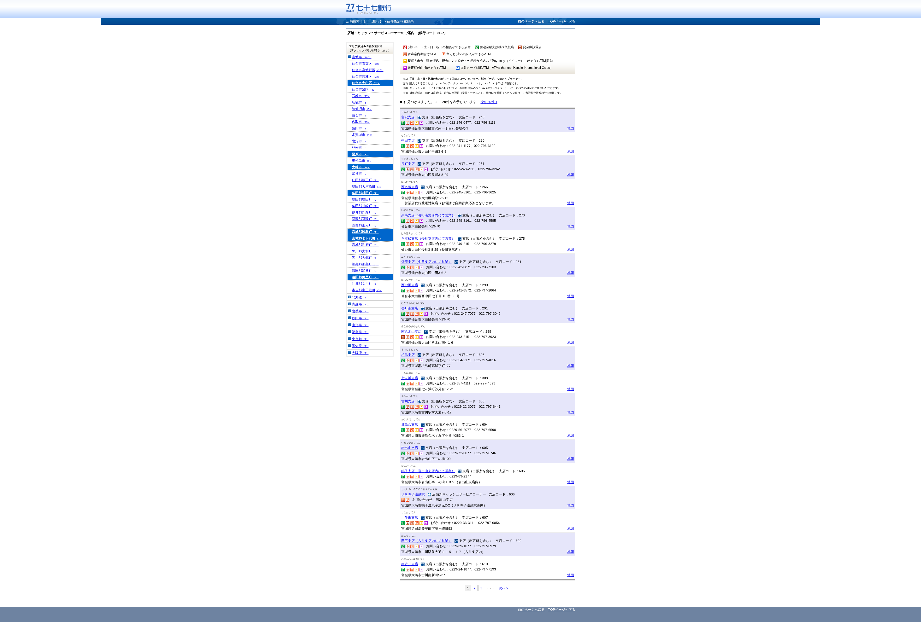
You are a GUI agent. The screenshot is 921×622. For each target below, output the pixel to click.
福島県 (360, 332)
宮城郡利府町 (365, 245)
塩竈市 (360, 102)
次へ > (503, 588)
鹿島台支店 (409, 424)
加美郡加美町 (365, 264)
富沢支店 (408, 117)
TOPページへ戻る (561, 21)
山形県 (360, 325)
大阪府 (360, 353)
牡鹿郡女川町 (365, 283)
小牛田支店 (409, 517)
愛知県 (360, 346)
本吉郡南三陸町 (367, 290)
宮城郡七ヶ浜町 (367, 238)
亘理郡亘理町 (365, 219)
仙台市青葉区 (366, 63)
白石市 (360, 115)
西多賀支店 (409, 187)
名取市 (361, 122)
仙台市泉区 (364, 89)
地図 (570, 128)
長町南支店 (409, 308)
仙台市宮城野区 (368, 70)
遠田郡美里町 (365, 277)
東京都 (360, 339)
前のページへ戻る (531, 21)
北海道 (360, 297)
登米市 (360, 148)
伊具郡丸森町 (365, 212)
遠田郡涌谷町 (365, 271)
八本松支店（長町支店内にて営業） (428, 238)
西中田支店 (409, 285)
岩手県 (360, 311)
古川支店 (408, 401)
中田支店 (408, 140)
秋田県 (360, 318)
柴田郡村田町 (365, 193)
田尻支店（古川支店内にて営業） (426, 541)
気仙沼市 (362, 109)
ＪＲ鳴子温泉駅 (413, 494)
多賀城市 (362, 135)
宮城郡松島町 (365, 232)
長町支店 (408, 164)
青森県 (360, 304)
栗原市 (360, 154)
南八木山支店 (411, 331)
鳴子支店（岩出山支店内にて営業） (428, 471)
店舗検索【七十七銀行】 (364, 21)
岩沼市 (360, 141)
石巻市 (361, 96)
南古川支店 (409, 564)
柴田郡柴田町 (365, 199)
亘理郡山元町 (365, 225)
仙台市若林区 (366, 76)
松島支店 (408, 355)
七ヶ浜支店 (409, 378)
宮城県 (362, 57)
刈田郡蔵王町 (365, 180)
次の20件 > (489, 102)
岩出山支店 (409, 448)
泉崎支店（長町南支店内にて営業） (428, 215)
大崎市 (361, 167)
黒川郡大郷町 (365, 258)
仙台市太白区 (366, 83)
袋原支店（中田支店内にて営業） (426, 262)
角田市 (360, 128)
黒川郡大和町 (365, 251)
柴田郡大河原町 (367, 186)
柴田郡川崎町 (365, 206)
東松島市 (362, 161)
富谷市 (360, 173)
